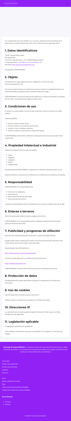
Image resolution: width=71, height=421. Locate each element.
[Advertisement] (35, 20)
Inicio (4, 378)
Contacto (5, 370)
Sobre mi (5, 373)
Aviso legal (5, 361)
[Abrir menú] (67, 3)
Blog (3, 384)
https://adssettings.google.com (15, 263)
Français (8, 402)
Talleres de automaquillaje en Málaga (15, 387)
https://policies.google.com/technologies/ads (20, 253)
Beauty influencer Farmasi (11, 381)
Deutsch (8, 404)
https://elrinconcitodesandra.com (23, 65)
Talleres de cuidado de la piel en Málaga (16, 390)
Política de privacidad (9, 367)
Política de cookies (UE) (10, 364)
